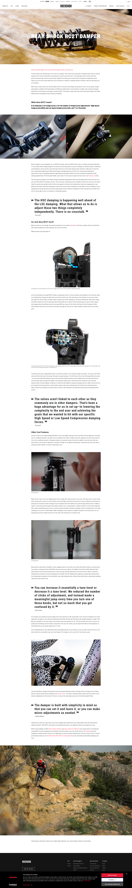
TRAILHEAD (24, 6)
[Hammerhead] (74, 1)
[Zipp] (57, 1)
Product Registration (100, 6)
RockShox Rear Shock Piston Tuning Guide (59, 736)
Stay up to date (28, 869)
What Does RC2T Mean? (38, 70)
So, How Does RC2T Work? (53, 70)
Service (111, 6)
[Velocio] (80, 1)
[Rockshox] (47, 1)
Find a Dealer (120, 6)
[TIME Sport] (68, 1)
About (103, 863)
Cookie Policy (87, 880)
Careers (104, 867)
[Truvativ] (52, 1)
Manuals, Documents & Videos (80, 867)
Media (103, 865)
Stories (69, 863)
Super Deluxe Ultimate (55, 729)
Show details (26, 885)
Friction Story (61, 694)
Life (11, 6)
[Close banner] (126, 873)
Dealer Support (76, 865)
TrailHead (88, 731)
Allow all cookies (112, 875)
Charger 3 (92, 176)
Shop (128, 6)
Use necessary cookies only (112, 884)
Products (5, 6)
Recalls (75, 870)
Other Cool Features (67, 70)
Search (89, 6)
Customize (111, 879)
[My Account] (126, 1)
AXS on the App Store (95, 865)
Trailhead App (93, 863)
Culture (69, 865)
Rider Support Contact (78, 863)
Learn (17, 6)
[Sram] (42, 1)
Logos (103, 870)
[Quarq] (62, 1)
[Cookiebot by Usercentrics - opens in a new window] (13, 885)
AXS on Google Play (94, 867)
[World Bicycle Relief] (90, 1)
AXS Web (92, 870)
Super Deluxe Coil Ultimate (71, 729)
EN (130, 1)
